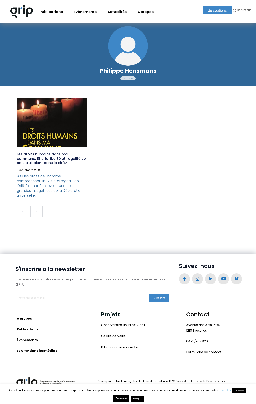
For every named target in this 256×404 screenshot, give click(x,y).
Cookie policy (105, 381)
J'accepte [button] (239, 390)
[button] (241, 10)
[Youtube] (223, 278)
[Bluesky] (236, 278)
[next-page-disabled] (36, 211)
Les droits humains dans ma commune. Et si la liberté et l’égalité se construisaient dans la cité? (51, 158)
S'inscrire (159, 298)
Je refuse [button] (121, 398)
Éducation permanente (119, 347)
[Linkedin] (210, 278)
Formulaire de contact (204, 352)
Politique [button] (137, 398)
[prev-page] (23, 211)
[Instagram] (197, 278)
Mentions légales (126, 381)
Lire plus (225, 390)
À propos (24, 318)
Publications (27, 329)
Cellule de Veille (113, 336)
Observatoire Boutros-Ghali (123, 325)
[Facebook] (184, 278)
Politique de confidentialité (155, 381)
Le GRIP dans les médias (37, 350)
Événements (27, 340)
